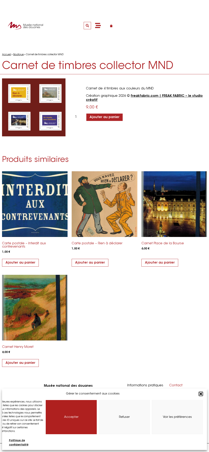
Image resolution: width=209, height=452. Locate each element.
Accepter (71, 417)
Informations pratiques (145, 385)
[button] (201, 394)
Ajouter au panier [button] (20, 262)
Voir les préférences (177, 417)
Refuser (124, 417)
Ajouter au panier (104, 117)
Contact (175, 385)
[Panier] (111, 25)
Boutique (18, 54)
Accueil (6, 54)
